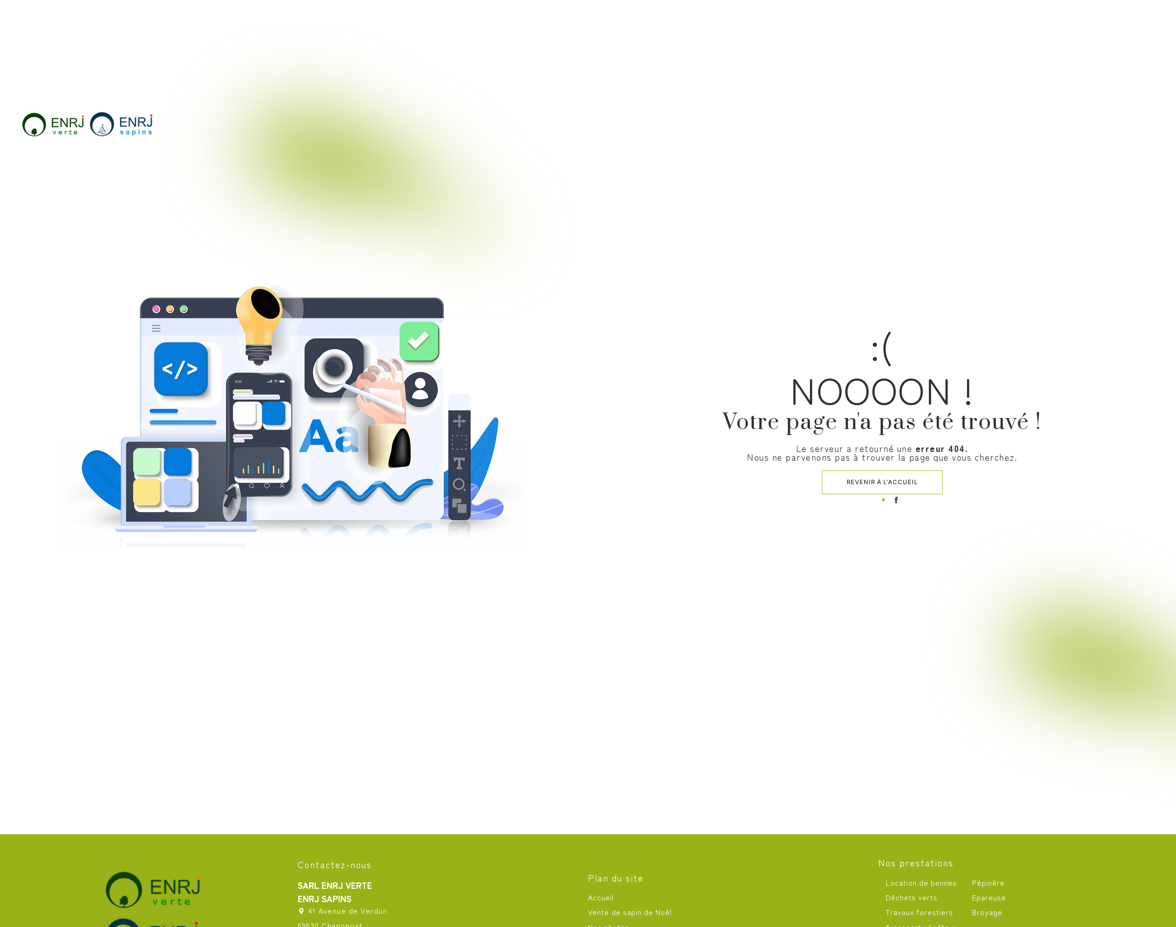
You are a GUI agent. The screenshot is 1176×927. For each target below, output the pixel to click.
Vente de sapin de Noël (613, 130)
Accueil (530, 130)
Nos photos (1025, 130)
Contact (1086, 130)
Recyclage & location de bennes (910, 130)
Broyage (987, 911)
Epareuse (989, 897)
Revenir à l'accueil (882, 482)
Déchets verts (912, 897)
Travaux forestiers (919, 911)
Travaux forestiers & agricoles (751, 130)
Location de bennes (921, 882)
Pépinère (988, 882)
